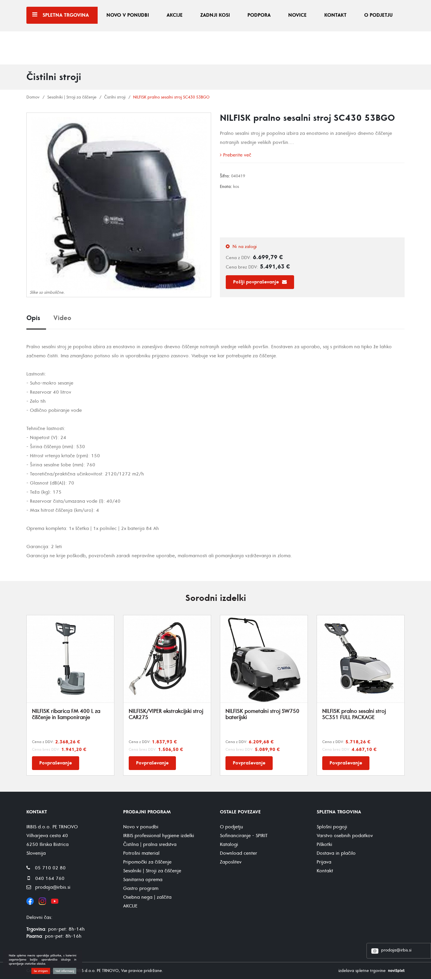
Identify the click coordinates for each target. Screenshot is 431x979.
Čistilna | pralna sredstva (150, 844)
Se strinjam (41, 971)
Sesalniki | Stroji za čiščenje (71, 97)
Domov (33, 97)
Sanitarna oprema (142, 880)
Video (62, 318)
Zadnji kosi (215, 15)
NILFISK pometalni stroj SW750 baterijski (262, 714)
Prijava (324, 862)
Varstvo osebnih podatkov (345, 836)
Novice (297, 15)
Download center (238, 853)
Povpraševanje (55, 763)
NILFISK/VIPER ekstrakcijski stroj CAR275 (166, 714)
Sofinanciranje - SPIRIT (244, 836)
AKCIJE (130, 906)
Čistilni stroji (114, 97)
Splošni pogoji (332, 827)
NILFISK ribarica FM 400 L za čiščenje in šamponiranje (66, 714)
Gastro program (140, 888)
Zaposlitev (231, 862)
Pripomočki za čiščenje (147, 862)
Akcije (175, 15)
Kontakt (335, 15)
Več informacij (64, 971)
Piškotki (324, 844)
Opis (33, 318)
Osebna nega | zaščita (147, 897)
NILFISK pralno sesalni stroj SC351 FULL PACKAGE (354, 714)
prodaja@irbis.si (396, 950)
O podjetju (378, 15)
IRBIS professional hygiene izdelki (158, 836)
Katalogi (229, 844)
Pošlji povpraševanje (256, 282)
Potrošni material (141, 853)
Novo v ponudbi (127, 15)
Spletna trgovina (66, 15)
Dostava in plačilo (336, 853)
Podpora (259, 15)
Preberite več (236, 155)
